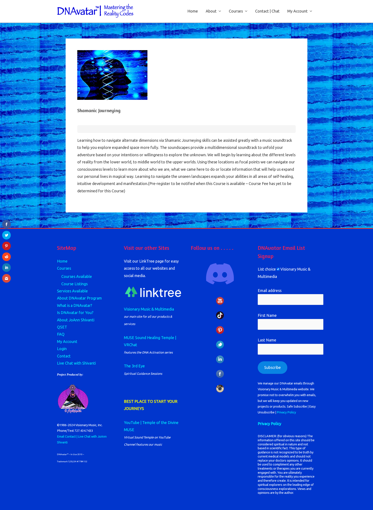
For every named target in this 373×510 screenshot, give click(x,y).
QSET (62, 327)
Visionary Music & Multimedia (149, 309)
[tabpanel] (186, 165)
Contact (64, 356)
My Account (297, 11)
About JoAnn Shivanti (75, 320)
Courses (236, 11)
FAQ (61, 334)
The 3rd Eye (134, 366)
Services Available (72, 291)
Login (62, 348)
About (211, 11)
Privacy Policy (286, 412)
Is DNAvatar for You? (75, 312)
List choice (267, 269)
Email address (269, 290)
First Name (267, 315)
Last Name (267, 340)
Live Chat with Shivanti (76, 363)
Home (192, 11)
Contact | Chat (267, 11)
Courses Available (76, 276)
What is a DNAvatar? (74, 305)
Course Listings (74, 284)
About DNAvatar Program (79, 298)
